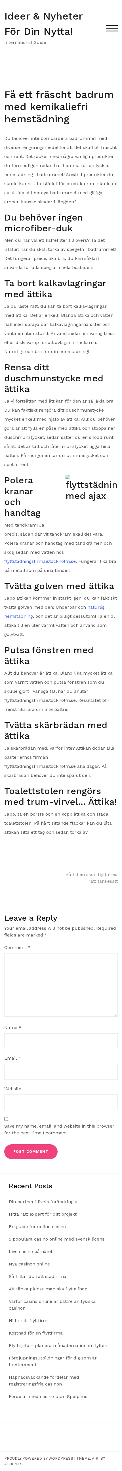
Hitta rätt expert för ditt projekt (43, 1214)
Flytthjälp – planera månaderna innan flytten (59, 1345)
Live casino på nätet (30, 1251)
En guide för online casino (37, 1226)
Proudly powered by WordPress (38, 1458)
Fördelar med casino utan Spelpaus (48, 1396)
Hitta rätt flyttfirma (30, 1320)
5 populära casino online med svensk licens (56, 1239)
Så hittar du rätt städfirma (38, 1276)
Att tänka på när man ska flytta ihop (49, 1289)
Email (12, 1058)
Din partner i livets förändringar (43, 1201)
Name (12, 1027)
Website (12, 1088)
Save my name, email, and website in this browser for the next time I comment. (59, 1129)
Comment (17, 947)
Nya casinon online (29, 1264)
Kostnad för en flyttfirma (36, 1333)
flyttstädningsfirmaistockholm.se (40, 561)
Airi (95, 1458)
